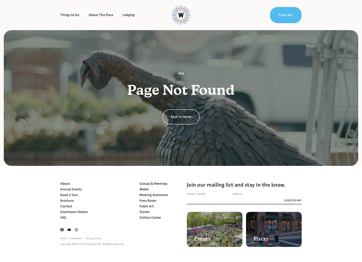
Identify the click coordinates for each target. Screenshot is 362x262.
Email (238, 194)
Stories (145, 212)
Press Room (148, 201)
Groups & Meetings (154, 184)
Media (144, 189)
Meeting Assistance (154, 195)
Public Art (147, 206)
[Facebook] (62, 229)
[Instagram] (76, 229)
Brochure (67, 201)
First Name (196, 194)
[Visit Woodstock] (181, 15)
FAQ (63, 218)
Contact (66, 206)
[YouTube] (69, 229)
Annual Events (71, 189)
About (65, 184)
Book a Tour (69, 195)
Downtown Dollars (74, 212)
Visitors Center (150, 218)
